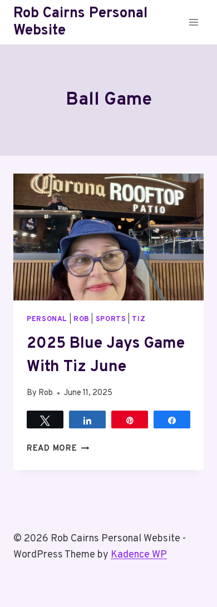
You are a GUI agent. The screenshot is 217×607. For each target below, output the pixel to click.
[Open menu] (193, 22)
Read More (58, 448)
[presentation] (108, 237)
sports (111, 319)
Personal (47, 319)
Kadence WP (139, 555)
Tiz (138, 319)
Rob (81, 319)
